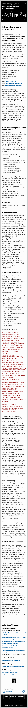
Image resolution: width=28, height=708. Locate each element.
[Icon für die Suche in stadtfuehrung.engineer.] (25, 4)
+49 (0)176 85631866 (10, 81)
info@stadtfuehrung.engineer (14, 83)
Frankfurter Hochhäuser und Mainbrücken (13, 666)
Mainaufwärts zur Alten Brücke (10, 672)
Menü (13, 19)
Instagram (9, 691)
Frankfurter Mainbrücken (8, 675)
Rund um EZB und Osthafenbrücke (11, 660)
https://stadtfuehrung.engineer (13, 85)
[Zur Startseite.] (10, 4)
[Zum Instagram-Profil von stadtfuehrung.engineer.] (4, 692)
